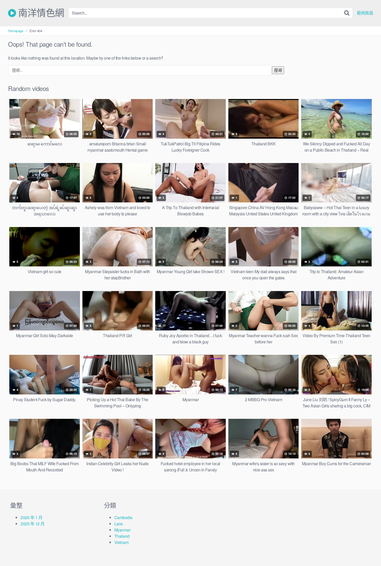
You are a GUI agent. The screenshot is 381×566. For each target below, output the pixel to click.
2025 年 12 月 (32, 524)
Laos (118, 524)
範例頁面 (365, 13)
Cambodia (123, 517)
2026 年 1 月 (31, 517)
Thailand (122, 536)
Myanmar (122, 530)
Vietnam (121, 542)
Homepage (15, 30)
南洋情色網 (40, 13)
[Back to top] (367, 549)
